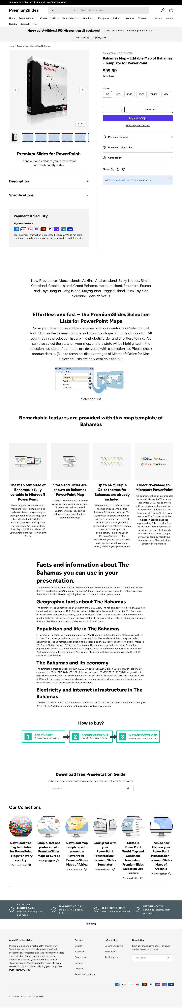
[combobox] (98, 10)
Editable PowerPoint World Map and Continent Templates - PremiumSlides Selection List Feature (133, 858)
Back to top (91, 923)
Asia (128, 18)
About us (79, 951)
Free (34, 24)
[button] (171, 10)
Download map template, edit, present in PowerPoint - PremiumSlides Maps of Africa (77, 853)
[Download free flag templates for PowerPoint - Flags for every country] (20, 826)
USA (53, 18)
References (111, 951)
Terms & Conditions (85, 974)
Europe (102, 18)
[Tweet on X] (112, 169)
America (86, 18)
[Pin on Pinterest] (124, 169)
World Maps (69, 18)
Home (12, 18)
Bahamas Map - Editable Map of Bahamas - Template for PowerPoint (34, 46)
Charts (43, 18)
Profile (169, 18)
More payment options (138, 125)
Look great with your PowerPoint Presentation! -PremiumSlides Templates (105, 853)
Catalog (13, 24)
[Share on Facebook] (118, 169)
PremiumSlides (109, 53)
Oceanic (142, 18)
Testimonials (111, 957)
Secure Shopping (114, 945)
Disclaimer (80, 957)
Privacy (79, 968)
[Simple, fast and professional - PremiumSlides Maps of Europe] (48, 826)
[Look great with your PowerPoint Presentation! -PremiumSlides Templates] (105, 826)
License (79, 962)
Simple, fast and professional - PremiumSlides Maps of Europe (48, 849)
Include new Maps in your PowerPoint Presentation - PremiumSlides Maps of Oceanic (161, 856)
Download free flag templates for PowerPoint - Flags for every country (21, 851)
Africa (116, 18)
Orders (159, 18)
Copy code (101, 37)
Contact (25, 24)
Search (78, 945)
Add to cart (149, 109)
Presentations (26, 18)
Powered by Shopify (36, 997)
